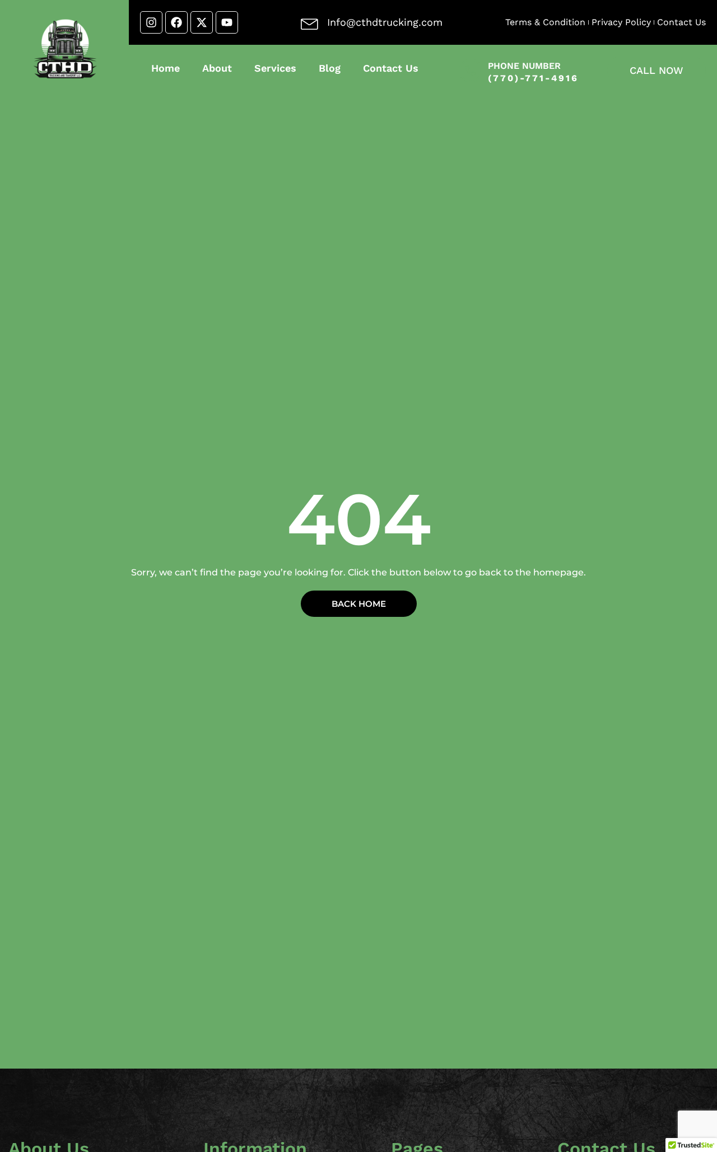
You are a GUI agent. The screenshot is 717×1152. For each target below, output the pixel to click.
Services (275, 68)
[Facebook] (176, 22)
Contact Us (390, 68)
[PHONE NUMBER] (470, 70)
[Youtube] (227, 22)
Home (165, 68)
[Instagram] (151, 22)
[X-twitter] (201, 22)
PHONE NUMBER (524, 65)
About (217, 68)
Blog (330, 68)
